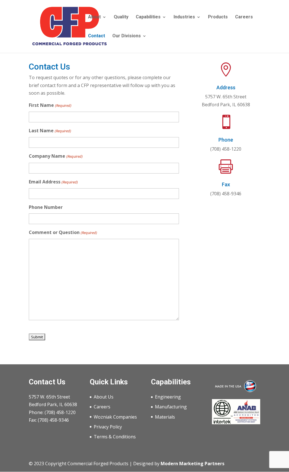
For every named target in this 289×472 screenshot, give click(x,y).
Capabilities (148, 17)
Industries (184, 17)
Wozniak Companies (115, 417)
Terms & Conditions (115, 437)
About (94, 17)
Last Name (50, 130)
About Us (103, 397)
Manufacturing (171, 407)
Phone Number (46, 207)
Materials (165, 417)
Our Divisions (126, 36)
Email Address (53, 182)
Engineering (168, 397)
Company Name (55, 156)
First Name (50, 105)
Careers (244, 17)
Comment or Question (63, 232)
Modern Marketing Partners (192, 463)
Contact (96, 36)
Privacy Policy (108, 427)
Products (218, 17)
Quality (121, 17)
